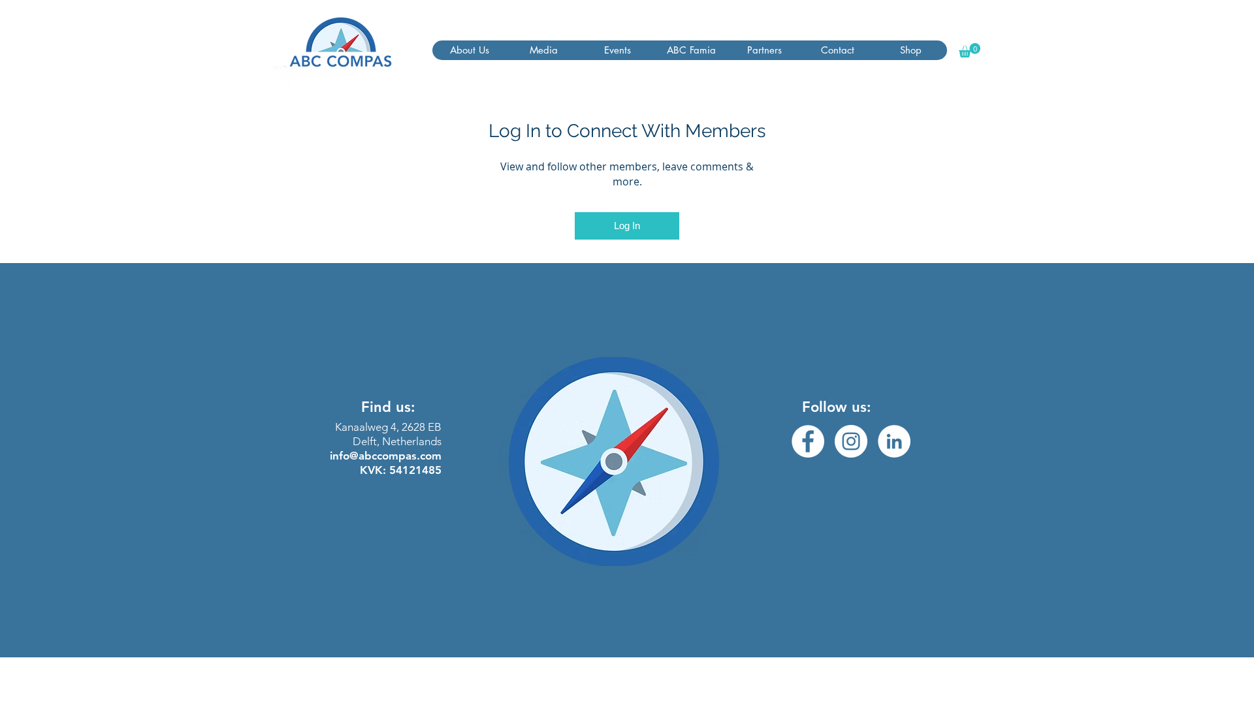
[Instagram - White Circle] (851, 441)
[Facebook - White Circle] (808, 441)
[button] (469, 50)
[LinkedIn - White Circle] (894, 441)
